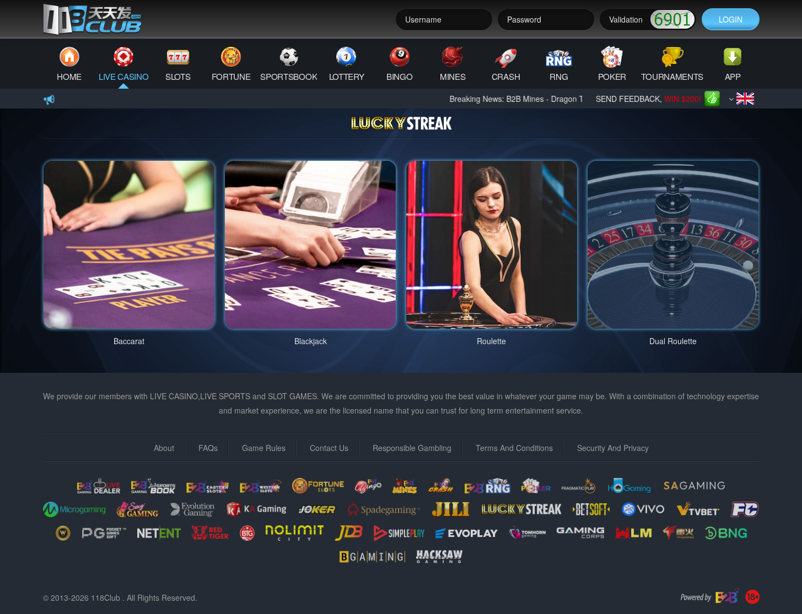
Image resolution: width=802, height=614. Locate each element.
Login (730, 19)
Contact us (329, 447)
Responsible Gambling (412, 447)
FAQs (208, 447)
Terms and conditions (514, 447)
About (164, 447)
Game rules (264, 447)
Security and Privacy (613, 447)
